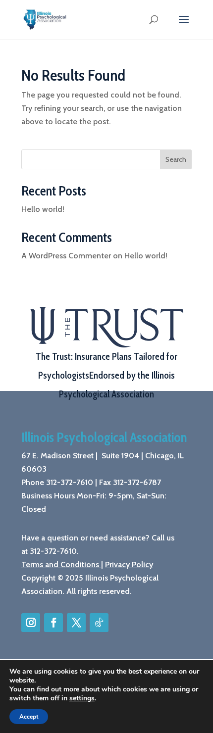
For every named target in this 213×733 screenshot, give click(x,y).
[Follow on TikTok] (99, 622)
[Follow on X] (76, 622)
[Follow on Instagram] (30, 622)
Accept (28, 717)
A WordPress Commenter (66, 255)
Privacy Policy (129, 564)
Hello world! (42, 209)
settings (82, 698)
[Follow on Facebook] (53, 622)
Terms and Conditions (60, 564)
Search (175, 159)
